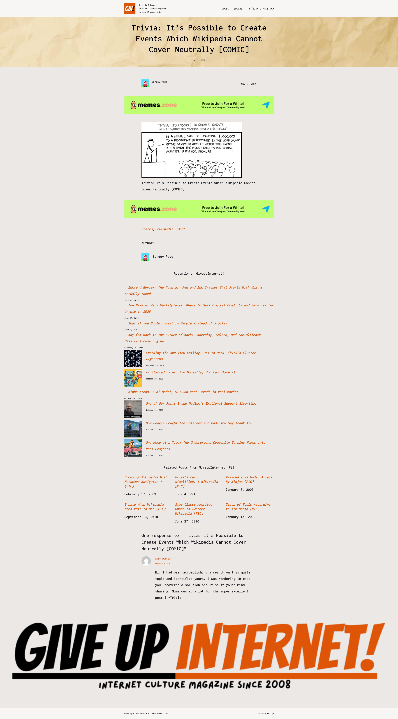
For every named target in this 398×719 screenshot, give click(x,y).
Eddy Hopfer (163, 558)
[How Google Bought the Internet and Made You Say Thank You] (133, 428)
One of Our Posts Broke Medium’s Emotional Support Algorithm (201, 403)
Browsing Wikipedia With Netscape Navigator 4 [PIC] (145, 481)
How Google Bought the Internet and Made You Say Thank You (199, 423)
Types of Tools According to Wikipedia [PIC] (248, 506)
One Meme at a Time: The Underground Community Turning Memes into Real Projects (205, 445)
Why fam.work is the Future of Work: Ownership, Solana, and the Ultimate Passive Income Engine (192, 338)
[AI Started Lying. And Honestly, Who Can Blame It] (133, 378)
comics (147, 229)
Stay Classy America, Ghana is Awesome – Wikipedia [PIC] (193, 509)
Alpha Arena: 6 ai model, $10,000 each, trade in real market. (184, 392)
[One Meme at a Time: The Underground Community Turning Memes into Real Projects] (133, 448)
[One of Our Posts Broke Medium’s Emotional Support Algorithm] (133, 409)
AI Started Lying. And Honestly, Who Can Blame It (190, 372)
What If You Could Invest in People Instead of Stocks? (177, 323)
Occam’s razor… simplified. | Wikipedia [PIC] (196, 481)
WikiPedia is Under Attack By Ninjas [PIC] (249, 479)
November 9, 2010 (162, 564)
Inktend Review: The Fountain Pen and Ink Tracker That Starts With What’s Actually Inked (193, 290)
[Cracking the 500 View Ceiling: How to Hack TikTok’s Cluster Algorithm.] (133, 358)
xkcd (180, 229)
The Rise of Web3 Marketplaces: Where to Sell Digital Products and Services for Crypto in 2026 (199, 308)
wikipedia (164, 229)
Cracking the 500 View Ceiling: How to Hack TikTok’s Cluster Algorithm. (201, 356)
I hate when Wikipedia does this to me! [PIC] (144, 506)
